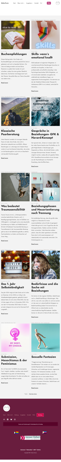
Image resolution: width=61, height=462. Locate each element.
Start (14, 3)
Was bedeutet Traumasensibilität (13, 207)
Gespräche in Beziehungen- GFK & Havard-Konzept (45, 134)
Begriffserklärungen (39, 20)
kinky (14, 322)
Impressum (22, 449)
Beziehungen (46, 20)
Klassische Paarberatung (10, 132)
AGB (34, 449)
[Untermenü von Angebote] (32, 3)
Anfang (2, 20)
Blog (49, 3)
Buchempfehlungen (14, 54)
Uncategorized (8, 20)
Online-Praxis (4, 3)
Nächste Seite (33, 394)
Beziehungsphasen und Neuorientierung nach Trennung (45, 209)
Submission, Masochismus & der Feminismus (14, 360)
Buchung (40, 415)
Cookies (39, 449)
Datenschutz (29, 449)
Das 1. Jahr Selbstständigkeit (12, 285)
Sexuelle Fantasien (43, 357)
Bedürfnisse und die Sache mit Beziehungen (44, 287)
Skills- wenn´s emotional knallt (41, 55)
